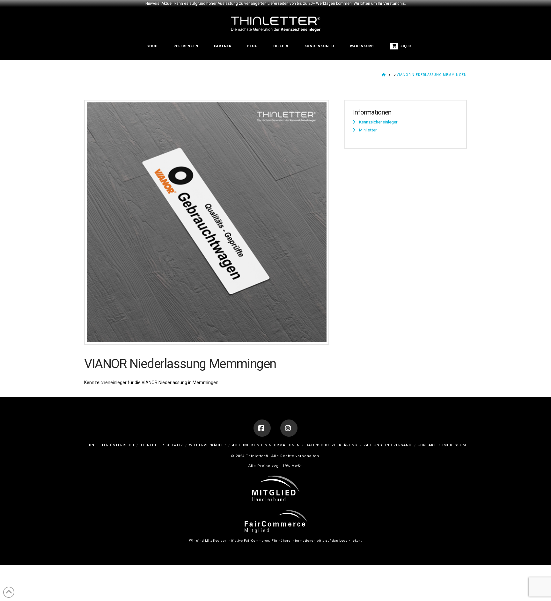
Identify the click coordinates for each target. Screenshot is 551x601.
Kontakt (427, 445)
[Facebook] (262, 428)
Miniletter (368, 129)
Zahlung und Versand (388, 445)
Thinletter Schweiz (161, 445)
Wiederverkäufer (207, 445)
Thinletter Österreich (109, 445)
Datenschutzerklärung (331, 445)
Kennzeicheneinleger (378, 121)
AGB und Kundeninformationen (266, 445)
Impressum (454, 445)
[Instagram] (289, 428)
